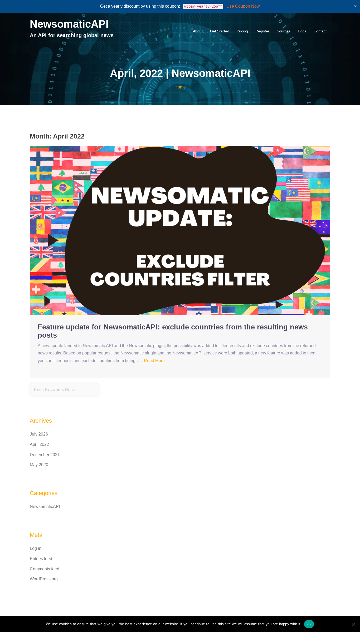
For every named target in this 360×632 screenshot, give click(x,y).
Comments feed (44, 569)
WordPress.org (44, 579)
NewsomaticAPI (69, 24)
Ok (309, 624)
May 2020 (39, 464)
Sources (283, 31)
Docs (302, 31)
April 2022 (39, 444)
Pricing (242, 31)
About (198, 31)
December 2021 (45, 454)
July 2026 (39, 434)
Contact (320, 31)
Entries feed (41, 558)
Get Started (219, 31)
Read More (154, 360)
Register (262, 31)
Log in (35, 548)
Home (180, 87)
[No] (353, 624)
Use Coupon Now (243, 6)
